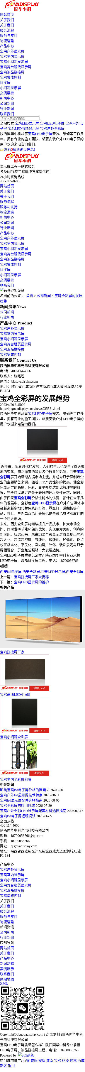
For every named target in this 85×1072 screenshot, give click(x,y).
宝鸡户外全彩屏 (52, 128)
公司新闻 (7, 103)
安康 (41, 1060)
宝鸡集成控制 (10, 77)
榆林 (73, 1060)
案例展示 (7, 93)
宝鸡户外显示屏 (12, 51)
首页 (29, 296)
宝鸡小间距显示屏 (14, 62)
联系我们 (7, 114)
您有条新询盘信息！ (20, 149)
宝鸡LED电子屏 (52, 123)
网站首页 (7, 15)
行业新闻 (7, 109)
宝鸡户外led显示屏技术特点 (21, 795)
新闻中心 (7, 98)
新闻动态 (7, 964)
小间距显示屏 (10, 88)
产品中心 (7, 46)
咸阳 (34, 1060)
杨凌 (65, 1060)
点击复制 (53, 1034)
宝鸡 (57, 1060)
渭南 (49, 1060)
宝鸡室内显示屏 (12, 56)
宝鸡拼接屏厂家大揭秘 (31, 577)
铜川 (11, 1066)
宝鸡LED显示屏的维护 (31, 582)
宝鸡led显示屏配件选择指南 (21, 800)
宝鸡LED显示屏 (27, 123)
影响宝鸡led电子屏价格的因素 (23, 790)
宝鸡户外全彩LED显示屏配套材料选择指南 (33, 811)
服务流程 (7, 30)
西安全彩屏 (31, 572)
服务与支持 (8, 35)
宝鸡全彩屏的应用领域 (18, 805)
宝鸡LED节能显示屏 (23, 128)
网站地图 (7, 979)
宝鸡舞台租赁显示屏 (15, 67)
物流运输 (7, 41)
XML (4, 983)
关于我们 (7, 20)
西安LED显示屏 (53, 572)
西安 (26, 1060)
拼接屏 (5, 82)
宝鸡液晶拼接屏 (12, 72)
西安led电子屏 (11, 572)
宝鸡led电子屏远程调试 (18, 816)
